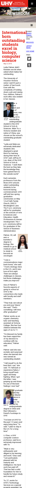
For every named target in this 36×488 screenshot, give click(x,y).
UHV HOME (30, 51)
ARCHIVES (30, 42)
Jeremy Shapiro (29, 34)
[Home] (17, 3)
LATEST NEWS (29, 47)
